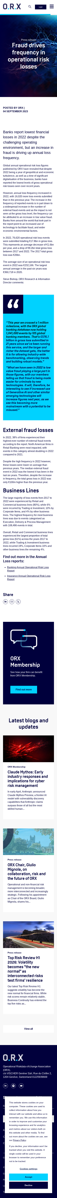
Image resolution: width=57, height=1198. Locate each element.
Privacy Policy (19, 1140)
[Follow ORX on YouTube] (21, 1087)
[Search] (30, 7)
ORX (21, 108)
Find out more (24, 689)
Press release (28, 40)
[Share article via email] (11, 603)
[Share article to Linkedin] (5, 603)
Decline (28, 1185)
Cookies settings (28, 1169)
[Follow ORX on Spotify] (13, 1087)
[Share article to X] (18, 603)
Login (41, 7)
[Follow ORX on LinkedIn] (5, 1087)
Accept (28, 1177)
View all (28, 1029)
